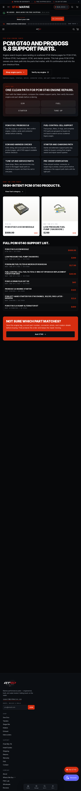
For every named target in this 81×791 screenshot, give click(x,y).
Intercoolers (7, 735)
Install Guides (7, 747)
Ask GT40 (39, 334)
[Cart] (77, 7)
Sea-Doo (6, 717)
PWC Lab (6, 781)
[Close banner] (78, 2)
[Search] (72, 7)
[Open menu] (3, 7)
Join (31, 707)
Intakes (5, 728)
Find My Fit (7, 744)
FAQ (4, 761)
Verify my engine (39, 72)
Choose (59, 19)
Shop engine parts (14, 72)
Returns (5, 754)
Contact (5, 765)
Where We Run (8, 777)
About (5, 774)
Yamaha (5, 721)
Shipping (6, 751)
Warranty (6, 758)
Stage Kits (6, 724)
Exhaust (5, 731)
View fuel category (13, 191)
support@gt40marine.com (12, 699)
